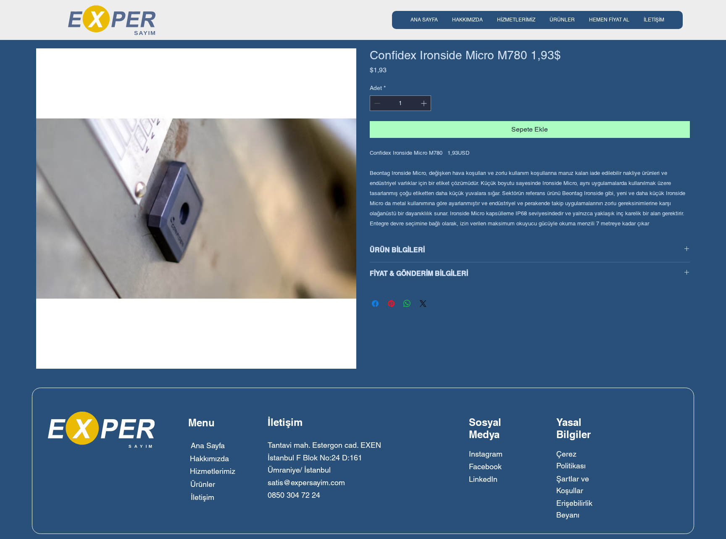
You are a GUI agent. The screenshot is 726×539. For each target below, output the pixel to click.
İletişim (202, 497)
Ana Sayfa (208, 445)
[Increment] (424, 103)
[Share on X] (423, 304)
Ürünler (202, 484)
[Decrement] (376, 103)
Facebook (485, 466)
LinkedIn (483, 479)
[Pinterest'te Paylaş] (391, 304)
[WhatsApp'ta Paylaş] (407, 304)
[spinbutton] (400, 103)
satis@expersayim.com (306, 482)
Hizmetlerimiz (212, 471)
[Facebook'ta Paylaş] (375, 304)
